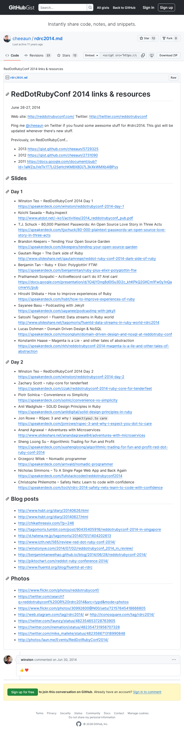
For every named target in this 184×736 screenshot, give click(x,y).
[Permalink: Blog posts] (8, 499)
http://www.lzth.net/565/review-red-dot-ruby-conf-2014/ (66, 542)
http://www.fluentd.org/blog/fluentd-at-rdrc (55, 567)
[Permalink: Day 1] (8, 191)
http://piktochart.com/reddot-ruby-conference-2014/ (63, 561)
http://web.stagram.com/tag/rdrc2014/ (51, 614)
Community (93, 713)
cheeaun (22, 38)
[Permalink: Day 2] (8, 362)
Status (78, 713)
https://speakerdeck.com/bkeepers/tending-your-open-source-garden (77, 247)
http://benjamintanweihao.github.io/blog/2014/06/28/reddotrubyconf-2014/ (82, 554)
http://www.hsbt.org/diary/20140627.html (53, 516)
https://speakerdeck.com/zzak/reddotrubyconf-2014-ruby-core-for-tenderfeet (85, 388)
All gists (103, 7)
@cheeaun (34, 125)
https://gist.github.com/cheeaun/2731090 (63, 155)
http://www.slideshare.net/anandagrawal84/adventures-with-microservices (81, 435)
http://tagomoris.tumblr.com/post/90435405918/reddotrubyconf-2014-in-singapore (89, 529)
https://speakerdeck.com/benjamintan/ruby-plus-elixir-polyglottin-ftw (77, 270)
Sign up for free (22, 692)
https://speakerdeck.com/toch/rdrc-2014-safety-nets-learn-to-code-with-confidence (90, 487)
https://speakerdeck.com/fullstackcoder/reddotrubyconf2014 (70, 475)
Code (15, 55)
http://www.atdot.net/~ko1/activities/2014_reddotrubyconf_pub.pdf (75, 218)
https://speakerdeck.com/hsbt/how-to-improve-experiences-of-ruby (76, 299)
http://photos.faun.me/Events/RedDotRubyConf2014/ (63, 639)
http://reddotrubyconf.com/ (51, 116)
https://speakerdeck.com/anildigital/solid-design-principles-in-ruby (75, 412)
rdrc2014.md (48, 38)
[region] (92, 366)
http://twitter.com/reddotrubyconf (118, 116)
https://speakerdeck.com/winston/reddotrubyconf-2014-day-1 (71, 206)
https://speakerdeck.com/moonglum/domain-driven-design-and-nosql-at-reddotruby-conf (95, 334)
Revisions (40, 55)
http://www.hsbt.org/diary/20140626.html (53, 510)
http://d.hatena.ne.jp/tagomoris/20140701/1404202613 (64, 535)
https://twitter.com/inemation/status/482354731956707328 (69, 627)
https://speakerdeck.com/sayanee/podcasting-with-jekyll (66, 310)
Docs (107, 713)
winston (27, 659)
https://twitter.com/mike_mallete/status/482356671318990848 (71, 633)
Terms (39, 713)
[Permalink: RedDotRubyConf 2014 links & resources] (8, 94)
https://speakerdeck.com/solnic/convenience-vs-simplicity (68, 400)
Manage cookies (138, 713)
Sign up (166, 7)
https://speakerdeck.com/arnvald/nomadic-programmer (65, 464)
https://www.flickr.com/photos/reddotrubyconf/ (58, 590)
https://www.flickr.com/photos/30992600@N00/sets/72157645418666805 (82, 608)
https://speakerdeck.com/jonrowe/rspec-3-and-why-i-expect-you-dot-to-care (85, 423)
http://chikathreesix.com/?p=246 (46, 523)
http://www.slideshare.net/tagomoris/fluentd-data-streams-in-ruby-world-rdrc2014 (88, 322)
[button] (143, 55)
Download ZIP (168, 55)
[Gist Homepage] (22, 7)
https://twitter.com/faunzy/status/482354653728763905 (66, 620)
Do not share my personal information (92, 717)
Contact (119, 713)
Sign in (148, 7)
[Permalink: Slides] (8, 178)
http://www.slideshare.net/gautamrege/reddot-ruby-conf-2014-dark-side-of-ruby (87, 258)
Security (65, 713)
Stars (69, 55)
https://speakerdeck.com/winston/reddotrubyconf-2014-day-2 (71, 376)
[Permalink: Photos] (8, 578)
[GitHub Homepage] (78, 724)
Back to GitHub (124, 7)
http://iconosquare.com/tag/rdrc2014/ (122, 614)
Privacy (52, 713)
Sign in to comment (147, 692)
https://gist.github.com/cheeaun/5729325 (63, 149)
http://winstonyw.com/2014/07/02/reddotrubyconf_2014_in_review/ (75, 548)
